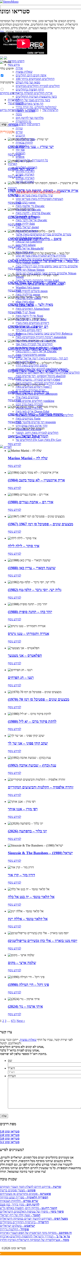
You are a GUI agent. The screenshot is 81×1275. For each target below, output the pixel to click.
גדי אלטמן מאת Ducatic (30, 206)
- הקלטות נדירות (14, 1229)
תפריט (7, 447)
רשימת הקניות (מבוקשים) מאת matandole (41, 337)
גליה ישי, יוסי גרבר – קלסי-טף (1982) (34, 590)
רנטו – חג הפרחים (21, 677)
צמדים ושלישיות (25, 139)
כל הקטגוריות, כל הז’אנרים (32, 160)
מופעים (20, 146)
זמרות (19, 128)
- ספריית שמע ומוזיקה (24, 1197)
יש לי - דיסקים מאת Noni (31, 319)
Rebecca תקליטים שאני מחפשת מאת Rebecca (44, 333)
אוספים (20, 156)
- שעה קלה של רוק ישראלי (20, 1215)
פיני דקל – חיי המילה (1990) (28, 985)
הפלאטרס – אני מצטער (25, 655)
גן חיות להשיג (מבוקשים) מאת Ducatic (39, 347)
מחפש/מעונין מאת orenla (31, 354)
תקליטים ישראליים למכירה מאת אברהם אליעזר (44, 415)
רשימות (12, 188)
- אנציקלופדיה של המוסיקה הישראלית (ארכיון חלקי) (34, 1240)
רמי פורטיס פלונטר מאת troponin (36, 422)
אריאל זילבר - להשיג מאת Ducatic (36, 351)
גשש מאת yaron (25, 202)
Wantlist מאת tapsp (28, 287)
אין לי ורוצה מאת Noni (29, 315)
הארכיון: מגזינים (25, 171)
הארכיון (12, 164)
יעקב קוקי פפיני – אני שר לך (28, 743)
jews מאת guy (24, 252)
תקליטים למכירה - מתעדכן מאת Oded (39, 383)
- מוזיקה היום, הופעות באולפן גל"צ (28, 1208)
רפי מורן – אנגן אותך (23, 809)
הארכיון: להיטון (25, 181)
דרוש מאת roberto (27, 230)
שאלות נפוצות (24, 71)
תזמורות (20, 153)
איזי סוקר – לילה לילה (23, 546)
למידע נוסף (14, 465)
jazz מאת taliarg (26, 245)
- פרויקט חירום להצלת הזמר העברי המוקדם (30, 1186)
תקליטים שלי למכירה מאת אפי (34, 344)
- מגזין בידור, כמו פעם (19, 1204)
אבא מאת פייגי (24, 305)
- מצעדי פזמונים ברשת (18, 1190)
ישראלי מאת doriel (27, 227)
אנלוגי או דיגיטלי (25, 110)
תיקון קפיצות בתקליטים (30, 89)
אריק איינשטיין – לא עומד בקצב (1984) (36, 480)
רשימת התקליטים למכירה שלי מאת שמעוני (41, 369)
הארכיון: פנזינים (25, 178)
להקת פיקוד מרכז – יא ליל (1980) (32, 721)
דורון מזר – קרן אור (21, 875)
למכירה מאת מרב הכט (29, 404)
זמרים (19, 132)
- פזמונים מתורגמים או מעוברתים (25, 1193)
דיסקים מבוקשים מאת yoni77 (34, 386)
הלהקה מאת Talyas (28, 436)
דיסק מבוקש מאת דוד (29, 330)
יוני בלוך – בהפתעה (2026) (27, 831)
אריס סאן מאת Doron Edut (32, 411)
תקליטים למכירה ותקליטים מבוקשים (38, 86)
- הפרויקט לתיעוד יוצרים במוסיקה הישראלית (34, 1218)
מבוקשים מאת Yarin (28, 418)
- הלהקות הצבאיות (19, 1201)
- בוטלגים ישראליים (17, 1225)
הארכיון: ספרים (25, 174)
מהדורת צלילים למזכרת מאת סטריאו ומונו (41, 255)
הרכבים (20, 135)
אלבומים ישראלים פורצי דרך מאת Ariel (40, 284)
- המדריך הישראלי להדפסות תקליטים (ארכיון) (35, 1236)
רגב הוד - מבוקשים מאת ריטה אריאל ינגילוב (42, 358)
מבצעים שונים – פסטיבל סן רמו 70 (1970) (38, 699)
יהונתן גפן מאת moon (28, 298)
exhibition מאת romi (28, 429)
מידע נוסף (14, 64)
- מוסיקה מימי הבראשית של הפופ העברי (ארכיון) (36, 1232)
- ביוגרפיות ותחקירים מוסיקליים (24, 1222)
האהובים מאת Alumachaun (33, 308)
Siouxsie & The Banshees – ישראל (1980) (40, 853)
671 (13, 1020)
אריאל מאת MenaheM (29, 248)
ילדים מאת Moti (25, 362)
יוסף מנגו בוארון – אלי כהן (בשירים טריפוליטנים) (42, 941)
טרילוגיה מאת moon (28, 294)
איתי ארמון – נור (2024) (25, 1006)
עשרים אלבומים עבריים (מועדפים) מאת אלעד (43, 234)
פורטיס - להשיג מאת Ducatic (33, 213)
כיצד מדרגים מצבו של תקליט (33, 100)
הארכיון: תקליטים (26, 167)
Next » (21, 1020)
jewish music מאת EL (29, 408)
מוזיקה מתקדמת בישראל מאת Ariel (37, 280)
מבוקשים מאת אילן (27, 397)
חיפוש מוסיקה (16, 61)
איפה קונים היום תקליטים (31, 75)
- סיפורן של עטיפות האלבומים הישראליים (32, 1211)
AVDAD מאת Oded (28, 238)
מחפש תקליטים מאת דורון (31, 365)
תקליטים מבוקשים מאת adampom (36, 393)
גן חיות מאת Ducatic (28, 216)
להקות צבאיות (24, 142)
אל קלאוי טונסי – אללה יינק (28, 919)
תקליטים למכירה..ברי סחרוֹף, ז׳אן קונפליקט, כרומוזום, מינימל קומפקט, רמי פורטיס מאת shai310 (48, 374)
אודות (19, 68)
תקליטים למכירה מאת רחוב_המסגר (37, 432)
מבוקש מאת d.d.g (26, 326)
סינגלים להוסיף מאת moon (32, 291)
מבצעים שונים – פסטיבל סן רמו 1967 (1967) (40, 524)
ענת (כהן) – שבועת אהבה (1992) (32, 765)
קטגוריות (13, 125)
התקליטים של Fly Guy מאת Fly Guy (38, 439)
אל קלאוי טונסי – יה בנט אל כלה (31, 897)
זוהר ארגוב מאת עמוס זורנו (31, 425)
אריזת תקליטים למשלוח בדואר (34, 93)
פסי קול (20, 149)
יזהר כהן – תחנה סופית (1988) (30, 612)
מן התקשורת (23, 121)
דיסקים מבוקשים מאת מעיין (32, 323)
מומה (19, 114)
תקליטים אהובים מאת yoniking (35, 400)
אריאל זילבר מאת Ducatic (31, 220)
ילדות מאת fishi (25, 223)
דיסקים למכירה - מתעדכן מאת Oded (38, 379)
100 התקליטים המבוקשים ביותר (35, 78)
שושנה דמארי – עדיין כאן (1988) (31, 568)
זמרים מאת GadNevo (29, 241)
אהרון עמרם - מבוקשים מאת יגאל (36, 340)
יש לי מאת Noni (25, 312)
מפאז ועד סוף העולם (28, 82)
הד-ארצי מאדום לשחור (29, 103)
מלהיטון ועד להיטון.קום (29, 117)
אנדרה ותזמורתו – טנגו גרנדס (28, 634)
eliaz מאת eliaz (25, 301)
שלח (4, 1116)
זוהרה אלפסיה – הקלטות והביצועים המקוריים (40, 787)
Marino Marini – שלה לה (28, 458)
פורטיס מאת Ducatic (28, 209)
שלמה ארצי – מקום (22, 963)
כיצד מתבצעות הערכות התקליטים (36, 96)
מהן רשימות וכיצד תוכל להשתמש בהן (38, 191)
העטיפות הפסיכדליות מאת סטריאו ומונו (39, 199)
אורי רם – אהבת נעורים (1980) (30, 502)
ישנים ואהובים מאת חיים (30, 390)
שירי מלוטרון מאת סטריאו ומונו (34, 195)
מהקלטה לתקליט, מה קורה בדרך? (36, 107)
